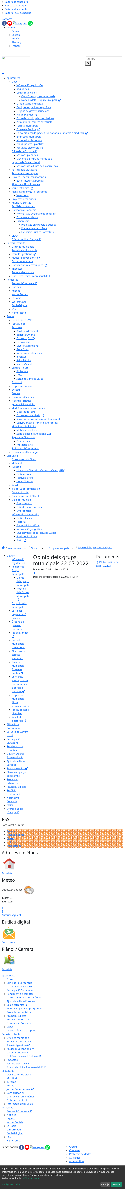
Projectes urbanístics (19, 1012)
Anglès (15, 38)
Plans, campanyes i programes (24, 1008)
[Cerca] (88, 63)
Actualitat (7, 1107)
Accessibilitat (76, 1161)
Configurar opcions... (12, 1184)
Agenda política (16, 834)
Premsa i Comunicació (19, 1111)
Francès (16, 46)
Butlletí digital (15, 1133)
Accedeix (7, 873)
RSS (9, 1137)
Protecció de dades (80, 1154)
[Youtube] (10, 23)
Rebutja (105, 1184)
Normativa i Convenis (19, 1023)
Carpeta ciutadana (17, 1052)
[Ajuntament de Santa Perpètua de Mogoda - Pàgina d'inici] (16, 63)
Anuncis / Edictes (16, 786)
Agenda (11, 831)
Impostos (12, 1060)
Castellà (16, 35)
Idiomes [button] (11, 27)
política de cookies (31, 1178)
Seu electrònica (16, 768)
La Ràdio (11, 1126)
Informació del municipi (20, 1104)
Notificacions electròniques (22, 1056)
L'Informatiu (14, 1129)
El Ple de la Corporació (19, 983)
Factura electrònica (18, 1063)
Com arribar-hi (15, 1093)
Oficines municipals (18, 1038)
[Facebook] (4, 23)
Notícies (11, 842)
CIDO (10, 805)
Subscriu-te (8, 942)
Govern (35, 548)
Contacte (7, 19)
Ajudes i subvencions (19, 1049)
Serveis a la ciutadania (19, 1041)
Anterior (6, 915)
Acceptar (116, 1184)
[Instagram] (20, 23)
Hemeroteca (14, 1140)
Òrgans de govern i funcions (18, 625)
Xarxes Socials (15, 1122)
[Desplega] (25, 548)
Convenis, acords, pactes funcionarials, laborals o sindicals (20, 684)
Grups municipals (59, 548)
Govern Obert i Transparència (24, 997)
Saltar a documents (16, 9)
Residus (11, 1085)
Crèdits (73, 1146)
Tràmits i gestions (17, 1045)
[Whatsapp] (30, 23)
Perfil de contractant (18, 1019)
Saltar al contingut (15, 5)
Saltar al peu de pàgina (18, 13)
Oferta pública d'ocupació (21, 1030)
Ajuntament (15, 548)
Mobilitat (12, 1078)
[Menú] (3, 74)
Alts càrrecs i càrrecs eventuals (19, 654)
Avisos (10, 838)
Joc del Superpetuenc (19, 1089)
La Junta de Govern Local (21, 986)
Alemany (16, 42)
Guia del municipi (17, 1100)
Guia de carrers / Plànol (20, 1096)
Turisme (11, 1082)
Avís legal (74, 1157)
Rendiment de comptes (20, 994)
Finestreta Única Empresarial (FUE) (26, 1067)
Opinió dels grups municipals (95, 547)
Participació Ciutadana (20, 990)
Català (15, 31)
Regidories (18, 566)
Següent (16, 915)
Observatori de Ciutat (19, 1074)
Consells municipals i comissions (18, 643)
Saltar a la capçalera (16, 2)
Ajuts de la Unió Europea (21, 1001)
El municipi (8, 1071)
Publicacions (14, 845)
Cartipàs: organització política (19, 614)
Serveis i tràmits (11, 1034)
